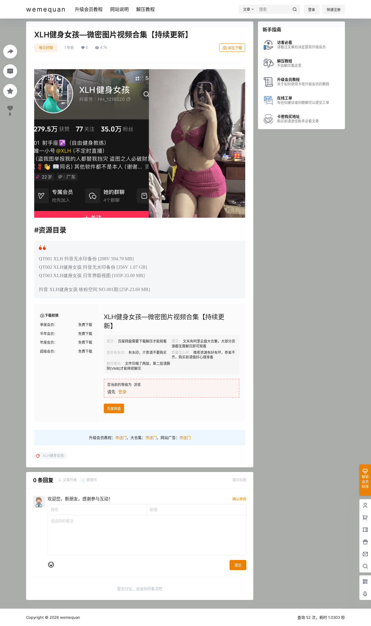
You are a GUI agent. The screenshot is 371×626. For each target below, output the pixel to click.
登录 (311, 10)
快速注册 (334, 10)
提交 (237, 565)
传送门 (121, 437)
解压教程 (145, 9)
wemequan (69, 617)
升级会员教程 (89, 9)
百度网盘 (114, 409)
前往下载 (235, 48)
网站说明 (119, 9)
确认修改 (239, 499)
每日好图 (46, 47)
